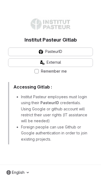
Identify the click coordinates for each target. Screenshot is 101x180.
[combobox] (17, 172)
